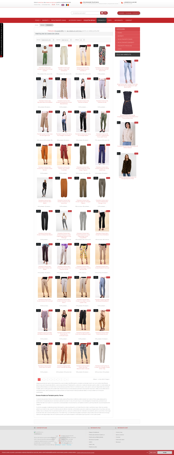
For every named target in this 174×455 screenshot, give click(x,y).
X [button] (147, 452)
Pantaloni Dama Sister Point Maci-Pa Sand (44, 366)
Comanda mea (46, 4)
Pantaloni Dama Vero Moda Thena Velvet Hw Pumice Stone (64, 268)
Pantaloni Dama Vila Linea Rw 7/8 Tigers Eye (44, 134)
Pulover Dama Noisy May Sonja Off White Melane (127, 146)
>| (66, 379)
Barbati (121, 36)
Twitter (64, 444)
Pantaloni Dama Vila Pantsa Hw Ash (102, 101)
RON (57, 4)
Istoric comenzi (120, 434)
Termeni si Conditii (94, 439)
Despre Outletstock (94, 432)
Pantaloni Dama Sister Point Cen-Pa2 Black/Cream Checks (83, 367)
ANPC (90, 442)
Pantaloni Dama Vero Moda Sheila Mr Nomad (102, 267)
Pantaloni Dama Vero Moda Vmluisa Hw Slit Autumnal (64, 201)
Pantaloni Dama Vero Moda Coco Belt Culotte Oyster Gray (83, 301)
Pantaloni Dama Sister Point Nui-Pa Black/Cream (83, 333)
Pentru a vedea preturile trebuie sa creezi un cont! (1, 39)
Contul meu (37, 4)
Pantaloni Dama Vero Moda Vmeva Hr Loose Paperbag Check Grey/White (83, 235)
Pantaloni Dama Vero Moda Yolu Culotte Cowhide (64, 168)
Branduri (118, 442)
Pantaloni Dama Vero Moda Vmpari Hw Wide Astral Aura (102, 168)
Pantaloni (49, 25)
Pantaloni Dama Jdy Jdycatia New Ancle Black (44, 101)
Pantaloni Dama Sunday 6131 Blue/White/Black (102, 300)
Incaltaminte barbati (126, 42)
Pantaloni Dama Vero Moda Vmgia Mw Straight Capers (83, 201)
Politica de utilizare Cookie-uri (97, 434)
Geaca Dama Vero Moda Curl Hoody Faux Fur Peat (127, 177)
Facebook (58, 444)
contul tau (41, 2)
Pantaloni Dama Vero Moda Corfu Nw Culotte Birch (64, 301)
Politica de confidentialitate (96, 437)
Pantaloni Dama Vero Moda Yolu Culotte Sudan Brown (44, 168)
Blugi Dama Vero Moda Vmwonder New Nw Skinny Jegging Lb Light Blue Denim (127, 85)
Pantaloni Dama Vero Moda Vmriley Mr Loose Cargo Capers (83, 168)
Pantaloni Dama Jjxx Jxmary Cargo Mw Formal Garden (44, 69)
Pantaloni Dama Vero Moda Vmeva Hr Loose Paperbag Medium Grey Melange (64, 235)
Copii (120, 49)
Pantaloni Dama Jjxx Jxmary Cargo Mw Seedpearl (64, 69)
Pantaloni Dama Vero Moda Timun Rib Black (102, 234)
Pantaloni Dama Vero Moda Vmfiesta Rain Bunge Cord (102, 201)
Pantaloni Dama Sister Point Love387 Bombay (64, 366)
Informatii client (120, 439)
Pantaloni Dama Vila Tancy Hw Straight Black (83, 134)
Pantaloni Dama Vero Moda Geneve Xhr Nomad (44, 300)
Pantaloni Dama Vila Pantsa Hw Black (83, 101)
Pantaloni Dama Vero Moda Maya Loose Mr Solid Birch (83, 69)
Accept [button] (164, 452)
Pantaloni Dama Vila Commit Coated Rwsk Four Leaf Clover (102, 135)
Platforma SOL (93, 447)
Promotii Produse (125, 46)
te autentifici (59, 31)
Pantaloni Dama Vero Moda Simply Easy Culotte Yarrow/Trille (83, 268)
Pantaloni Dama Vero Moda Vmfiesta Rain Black (44, 234)
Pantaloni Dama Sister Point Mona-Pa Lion (102, 333)
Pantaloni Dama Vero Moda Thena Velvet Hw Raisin (45, 268)
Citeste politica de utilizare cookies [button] (85, 452)
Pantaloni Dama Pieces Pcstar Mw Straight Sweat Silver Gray (102, 367)
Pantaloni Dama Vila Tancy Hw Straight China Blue (64, 134)
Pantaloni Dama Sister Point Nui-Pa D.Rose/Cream (63, 334)
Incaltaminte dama (125, 39)
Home (36, 25)
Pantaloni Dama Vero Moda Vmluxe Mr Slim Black (44, 201)
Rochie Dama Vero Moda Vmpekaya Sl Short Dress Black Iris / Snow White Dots (127, 116)
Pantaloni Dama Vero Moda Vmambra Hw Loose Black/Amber (64, 102)
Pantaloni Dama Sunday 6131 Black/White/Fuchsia (45, 333)
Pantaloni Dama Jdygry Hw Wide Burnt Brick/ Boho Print (102, 69)
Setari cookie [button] (153, 452)
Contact (118, 437)
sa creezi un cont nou (74, 31)
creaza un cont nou (51, 2)
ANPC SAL (92, 444)
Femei (42, 25)
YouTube (69, 444)
